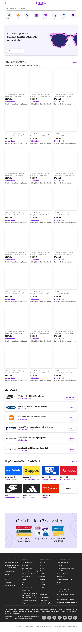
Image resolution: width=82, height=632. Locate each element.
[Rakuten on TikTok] (49, 618)
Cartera (7, 580)
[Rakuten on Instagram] (44, 618)
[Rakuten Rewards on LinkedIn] (75, 618)
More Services (61, 626)
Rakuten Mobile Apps (11, 562)
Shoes (59, 582)
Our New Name (27, 568)
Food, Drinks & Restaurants (65, 568)
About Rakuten (72, 626)
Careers (24, 579)
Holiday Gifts (43, 600)
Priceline (42, 579)
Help (23, 603)
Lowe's (42, 568)
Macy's (42, 571)
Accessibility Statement (29, 600)
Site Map (25, 585)
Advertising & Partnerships (30, 571)
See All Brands (44, 585)
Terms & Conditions (28, 588)
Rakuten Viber (30, 626)
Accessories (60, 585)
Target (42, 582)
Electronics (60, 576)
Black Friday (43, 594)
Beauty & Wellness (62, 574)
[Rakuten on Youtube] (65, 618)
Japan (6, 577)
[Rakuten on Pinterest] (70, 618)
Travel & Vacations (62, 562)
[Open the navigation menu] (5, 3)
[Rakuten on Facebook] (54, 618)
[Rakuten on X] (60, 618)
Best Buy (42, 562)
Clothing (59, 565)
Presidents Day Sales (46, 603)
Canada (7, 574)
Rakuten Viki (20, 626)
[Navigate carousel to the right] (77, 15)
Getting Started (27, 562)
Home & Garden (62, 571)
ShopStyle (8, 582)
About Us (25, 565)
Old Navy (42, 576)
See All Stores (44, 588)
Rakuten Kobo (40, 626)
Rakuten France (10, 585)
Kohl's (41, 565)
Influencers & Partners (29, 574)
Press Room (26, 576)
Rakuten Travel (51, 626)
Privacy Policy (26, 590)
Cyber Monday (44, 597)
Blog (23, 582)
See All (74, 62)
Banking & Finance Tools (64, 579)
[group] (16, 87)
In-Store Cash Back (63, 592)
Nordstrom (43, 574)
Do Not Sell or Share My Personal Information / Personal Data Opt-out (29, 595)
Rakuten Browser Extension (65, 599)
